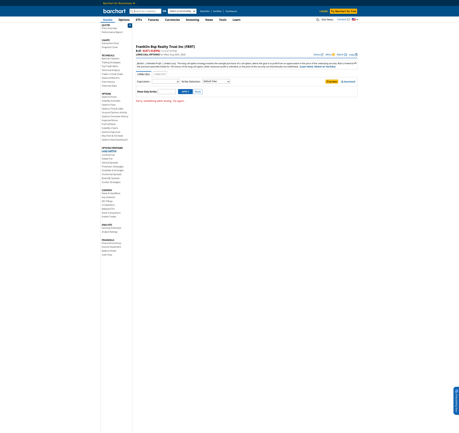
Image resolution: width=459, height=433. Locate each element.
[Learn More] (306, 66)
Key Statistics (108, 197)
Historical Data (109, 85)
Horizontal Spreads (111, 174)
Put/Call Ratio (109, 124)
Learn (236, 20)
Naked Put (107, 158)
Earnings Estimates (111, 227)
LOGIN (324, 11)
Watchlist (204, 11)
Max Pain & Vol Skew (112, 135)
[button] (355, 19)
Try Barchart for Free (343, 11)
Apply (185, 91)
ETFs (139, 20)
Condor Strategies (111, 182)
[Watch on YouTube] (324, 66)
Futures (153, 20)
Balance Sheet (109, 250)
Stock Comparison (111, 212)
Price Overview (109, 28)
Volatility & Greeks (111, 100)
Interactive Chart (110, 43)
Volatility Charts (110, 128)
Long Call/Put (109, 151)
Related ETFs (108, 208)
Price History (108, 81)
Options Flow (108, 104)
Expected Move (110, 120)
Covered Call (108, 154)
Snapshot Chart (110, 47)
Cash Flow (107, 254)
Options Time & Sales (112, 108)
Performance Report (112, 32)
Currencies (172, 20)
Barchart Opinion (110, 58)
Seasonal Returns (111, 77)
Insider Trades (109, 216)
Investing (192, 20)
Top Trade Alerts (110, 66)
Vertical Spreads (110, 162)
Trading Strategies (111, 62)
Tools (222, 20)
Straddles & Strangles (113, 170)
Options (124, 20)
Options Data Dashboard (114, 139)
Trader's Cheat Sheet (112, 74)
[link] (353, 54)
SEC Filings (107, 201)
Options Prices (109, 96)
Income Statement (111, 246)
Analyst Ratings (110, 231)
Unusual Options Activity (114, 112)
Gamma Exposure (111, 132)
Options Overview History (115, 116)
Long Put (160, 74)
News (209, 20)
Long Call (143, 74)
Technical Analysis (111, 70)
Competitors (108, 204)
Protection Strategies (113, 166)
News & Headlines (111, 193)
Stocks (107, 20)
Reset (198, 91)
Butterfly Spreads (111, 178)
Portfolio (217, 11)
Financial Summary (111, 243)
